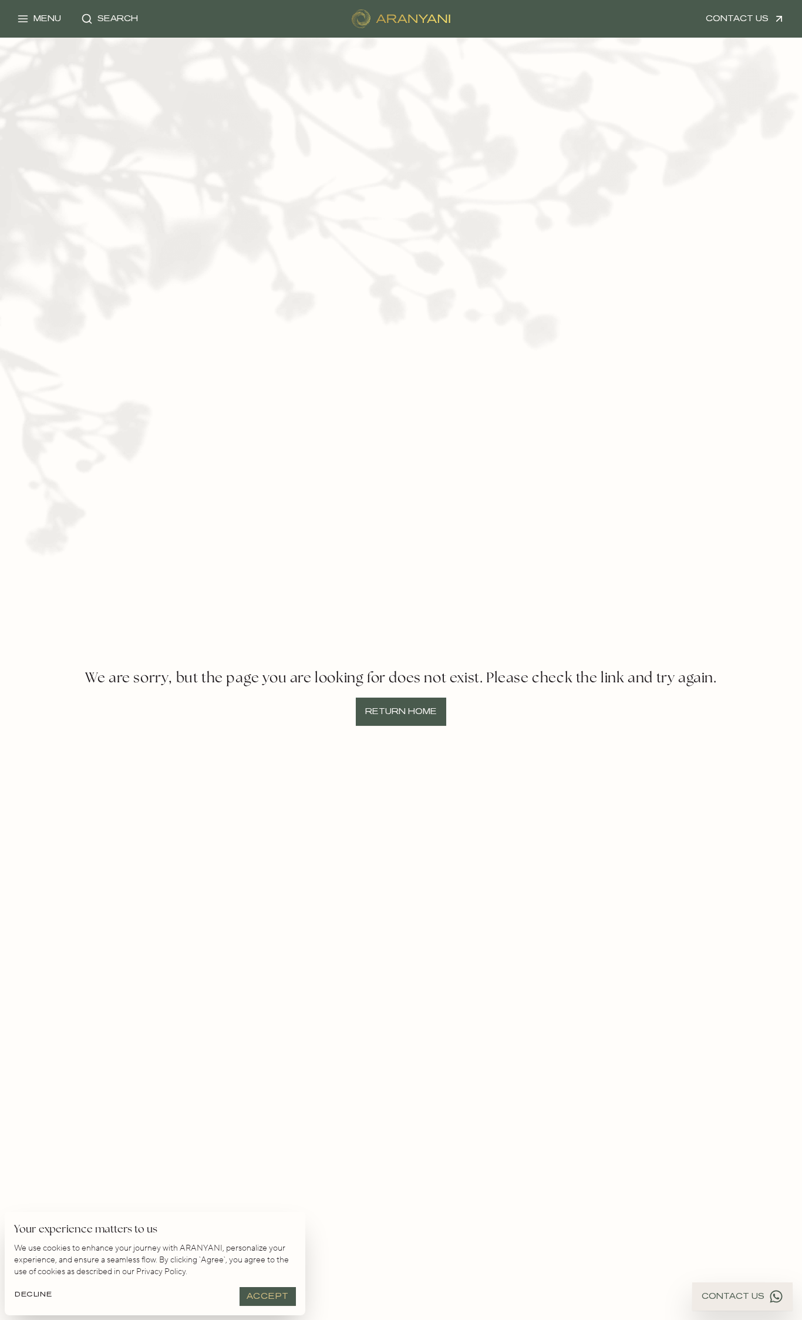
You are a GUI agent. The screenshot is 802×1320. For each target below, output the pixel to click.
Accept (268, 1296)
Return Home (401, 711)
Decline (33, 1294)
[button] (39, 19)
